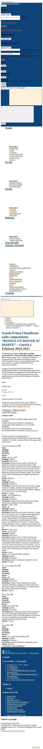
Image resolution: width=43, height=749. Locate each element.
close (3, 123)
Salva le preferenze (18, 646)
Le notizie (9, 322)
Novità (8, 320)
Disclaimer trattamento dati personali (13, 731)
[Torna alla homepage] (21, 88)
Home (8, 318)
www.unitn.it (6, 625)
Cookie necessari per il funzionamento (14, 436)
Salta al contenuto (7, 2)
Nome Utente (25, 16)
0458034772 (14, 669)
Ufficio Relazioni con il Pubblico (17, 702)
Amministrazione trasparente (16, 711)
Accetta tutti (9, 412)
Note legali (10, 698)
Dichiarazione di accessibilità (16, 704)
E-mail (23, 50)
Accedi (4, 6)
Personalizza (7, 410)
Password (24, 19)
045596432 (13, 667)
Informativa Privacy (13, 700)
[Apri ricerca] (25, 97)
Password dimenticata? (8, 22)
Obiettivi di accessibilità (14, 706)
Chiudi (3, 65)
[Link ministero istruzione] (10, 4)
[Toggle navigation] (17, 114)
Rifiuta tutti (19, 410)
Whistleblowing (12, 708)
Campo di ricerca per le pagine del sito (13, 297)
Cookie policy (11, 696)
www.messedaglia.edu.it (10, 446)
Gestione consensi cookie (15, 710)
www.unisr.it (6, 594)
